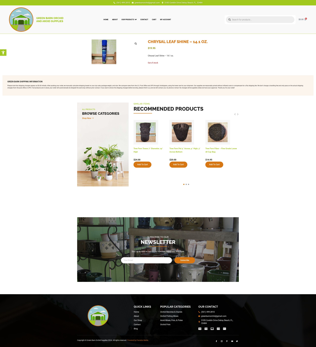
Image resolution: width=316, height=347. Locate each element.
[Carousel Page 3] (188, 184)
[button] (3, 52)
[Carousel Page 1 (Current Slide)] (183, 184)
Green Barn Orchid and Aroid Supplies (49, 20)
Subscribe (184, 260)
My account (165, 19)
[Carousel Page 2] (186, 184)
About (115, 19)
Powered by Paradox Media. (138, 340)
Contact (144, 19)
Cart (154, 19)
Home (105, 19)
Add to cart (142, 164)
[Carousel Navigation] (186, 114)
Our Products (127, 19)
